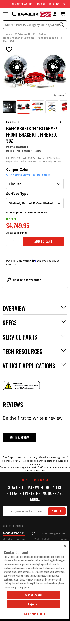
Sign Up (57, 511)
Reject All (33, 604)
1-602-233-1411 (14, 533)
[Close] (65, 546)
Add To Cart (43, 241)
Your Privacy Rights (33, 614)
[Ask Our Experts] (13, 14)
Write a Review (19, 437)
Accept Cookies (33, 595)
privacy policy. (23, 587)
